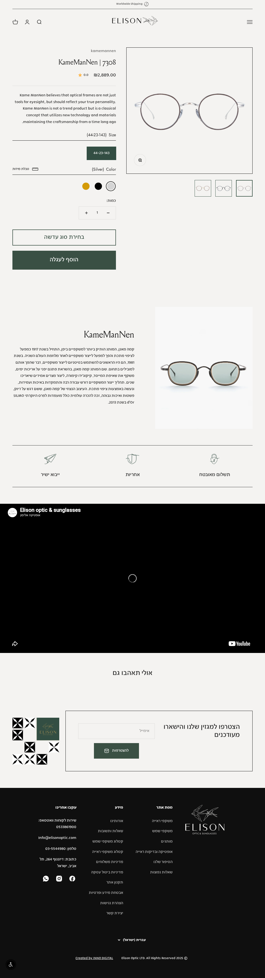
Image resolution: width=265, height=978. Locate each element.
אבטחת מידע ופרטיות (106, 892)
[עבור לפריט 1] (244, 188)
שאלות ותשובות (110, 831)
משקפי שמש (162, 831)
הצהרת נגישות (111, 903)
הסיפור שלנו (163, 862)
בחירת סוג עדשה (64, 237)
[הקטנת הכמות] (108, 213)
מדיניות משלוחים (109, 862)
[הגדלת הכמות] (86, 213)
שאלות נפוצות (161, 872)
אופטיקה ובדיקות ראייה (154, 852)
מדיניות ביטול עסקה (107, 872)
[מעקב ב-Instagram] (59, 879)
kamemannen (103, 51)
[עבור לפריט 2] (223, 188)
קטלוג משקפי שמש (107, 841)
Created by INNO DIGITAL (94, 958)
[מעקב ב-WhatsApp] (46, 879)
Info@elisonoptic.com (57, 838)
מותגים (167, 841)
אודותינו (116, 821)
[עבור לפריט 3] (203, 188)
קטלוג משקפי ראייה (107, 852)
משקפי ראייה (162, 821)
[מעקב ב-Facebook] (72, 879)
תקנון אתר (114, 882)
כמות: (111, 200)
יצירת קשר (114, 913)
